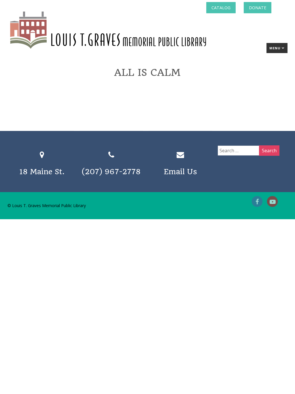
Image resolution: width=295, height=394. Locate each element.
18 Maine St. (42, 171)
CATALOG (220, 7)
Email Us (180, 171)
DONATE (257, 7)
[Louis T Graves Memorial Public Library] (123, 50)
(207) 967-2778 (111, 171)
